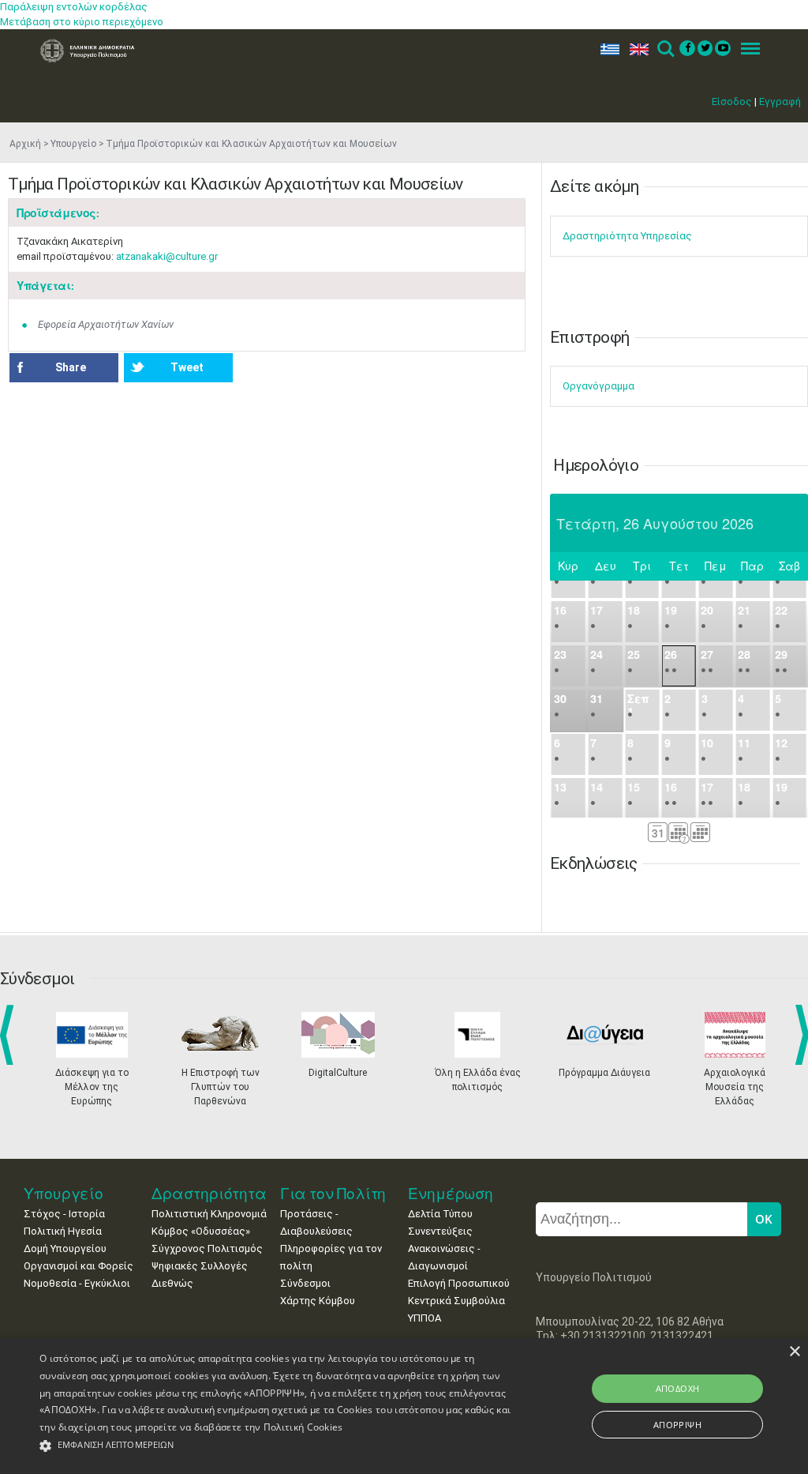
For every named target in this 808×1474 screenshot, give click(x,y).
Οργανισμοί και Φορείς (78, 1266)
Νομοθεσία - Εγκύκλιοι (77, 1283)
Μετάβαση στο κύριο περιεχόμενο (81, 22)
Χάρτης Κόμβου (317, 1301)
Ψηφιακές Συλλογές (200, 1266)
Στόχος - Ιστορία (64, 1214)
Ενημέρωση (450, 1193)
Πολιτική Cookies (303, 1427)
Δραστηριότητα (209, 1193)
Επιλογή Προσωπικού (459, 1283)
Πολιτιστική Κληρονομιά (209, 1214)
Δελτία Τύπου (440, 1214)
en (636, 49)
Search (665, 49)
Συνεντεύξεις (440, 1231)
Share (70, 367)
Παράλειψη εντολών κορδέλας (74, 7)
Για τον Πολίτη (333, 1193)
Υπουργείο (73, 143)
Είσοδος (732, 101)
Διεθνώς (172, 1283)
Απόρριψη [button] (677, 1425)
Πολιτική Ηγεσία (63, 1231)
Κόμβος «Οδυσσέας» (201, 1231)
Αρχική (25, 143)
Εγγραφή (780, 101)
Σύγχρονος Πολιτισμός (207, 1248)
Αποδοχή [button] (678, 1388)
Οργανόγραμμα (598, 386)
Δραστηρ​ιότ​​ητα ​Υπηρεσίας (627, 236)
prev (10, 1035)
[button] (276, 1446)
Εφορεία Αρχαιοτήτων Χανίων (106, 324)
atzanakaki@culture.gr (167, 256)
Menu (745, 49)
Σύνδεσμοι (305, 1283)
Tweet (187, 367)
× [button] (794, 1352)
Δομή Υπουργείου (65, 1248)
